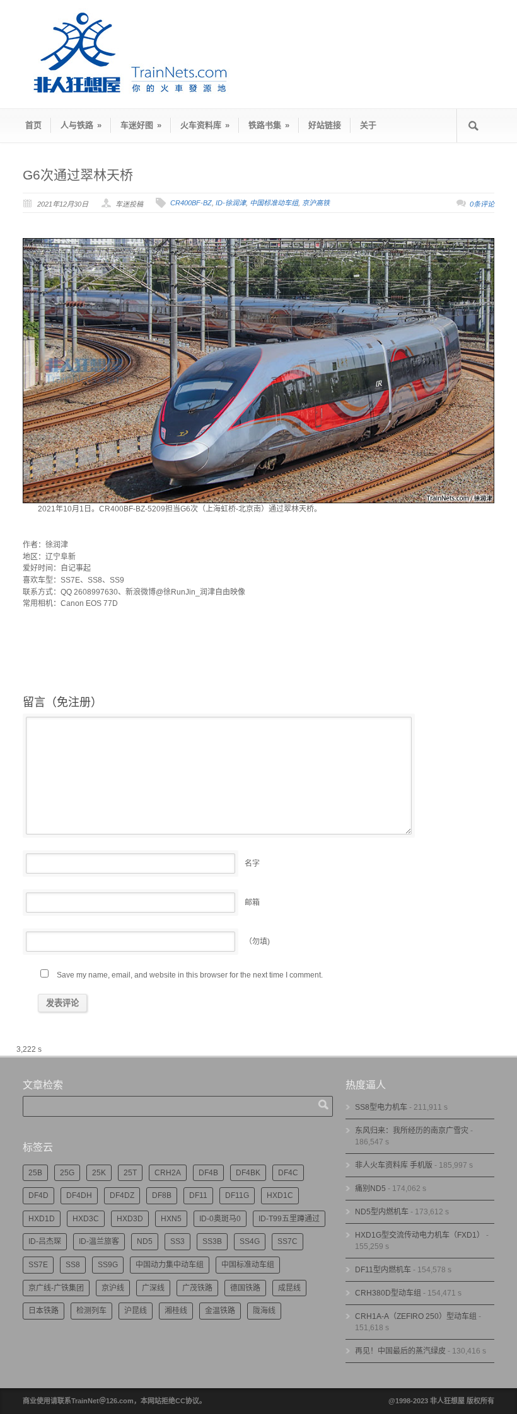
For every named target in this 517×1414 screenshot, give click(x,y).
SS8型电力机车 (381, 1107)
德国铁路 (245, 1288)
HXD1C (280, 1195)
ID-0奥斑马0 (220, 1218)
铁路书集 (268, 125)
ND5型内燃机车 (382, 1211)
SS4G (250, 1241)
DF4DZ (122, 1195)
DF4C (288, 1172)
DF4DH (79, 1195)
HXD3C (86, 1218)
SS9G (108, 1264)
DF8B (161, 1195)
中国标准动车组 (274, 203)
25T (130, 1172)
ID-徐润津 (231, 203)
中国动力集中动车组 (170, 1264)
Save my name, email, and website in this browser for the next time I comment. (190, 975)
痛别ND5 (370, 1188)
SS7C (287, 1241)
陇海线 (264, 1310)
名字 (252, 863)
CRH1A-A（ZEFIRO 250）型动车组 (416, 1316)
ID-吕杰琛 (44, 1241)
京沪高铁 (316, 203)
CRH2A (167, 1172)
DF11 (198, 1195)
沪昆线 (135, 1310)
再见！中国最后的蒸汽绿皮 (400, 1351)
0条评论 (482, 204)
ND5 (145, 1241)
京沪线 (113, 1288)
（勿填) (257, 941)
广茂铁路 (197, 1288)
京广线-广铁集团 (56, 1288)
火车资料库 (204, 125)
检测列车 (91, 1310)
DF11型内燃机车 (383, 1269)
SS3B (212, 1241)
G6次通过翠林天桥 (78, 175)
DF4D (38, 1195)
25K (99, 1172)
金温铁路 (220, 1310)
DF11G (237, 1195)
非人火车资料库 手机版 (394, 1165)
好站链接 (324, 125)
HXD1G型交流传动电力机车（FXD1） (419, 1235)
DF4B (208, 1172)
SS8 (73, 1264)
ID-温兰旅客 (99, 1241)
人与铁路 (81, 125)
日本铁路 (43, 1310)
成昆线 (289, 1288)
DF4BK (248, 1172)
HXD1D (41, 1218)
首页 (33, 125)
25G (67, 1172)
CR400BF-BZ (191, 203)
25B (35, 1172)
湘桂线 (176, 1310)
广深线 (153, 1288)
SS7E (38, 1264)
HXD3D (130, 1218)
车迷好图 (140, 125)
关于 (368, 125)
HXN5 (171, 1218)
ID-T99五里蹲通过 (289, 1218)
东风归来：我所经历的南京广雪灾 (411, 1130)
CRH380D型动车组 (388, 1293)
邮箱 (252, 902)
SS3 (177, 1241)
